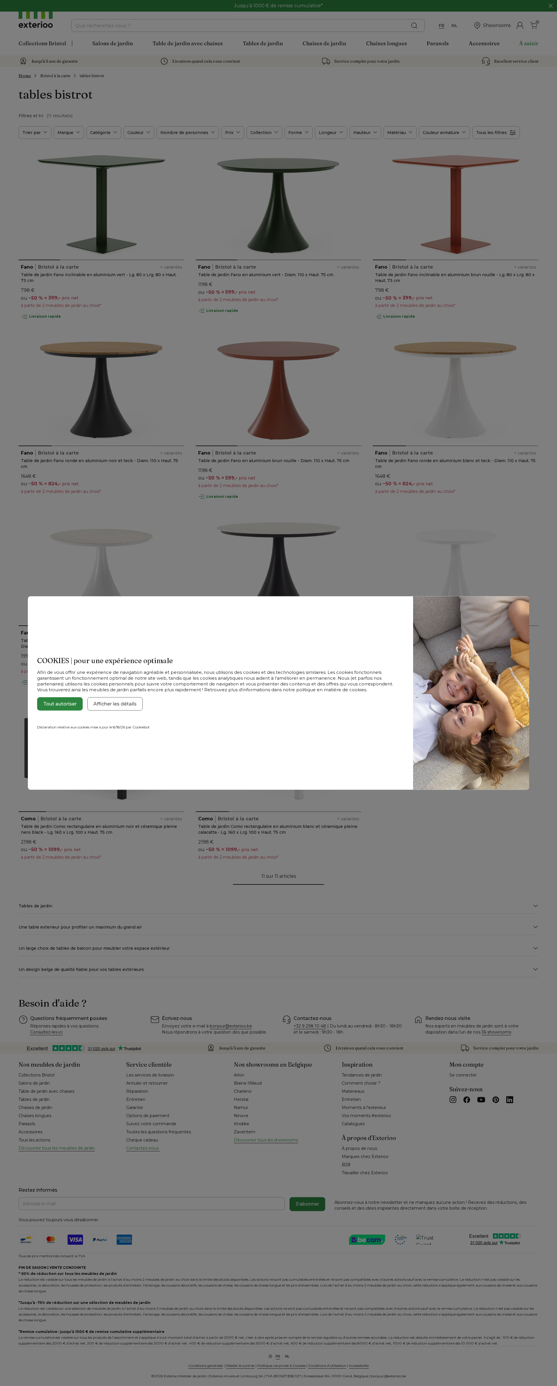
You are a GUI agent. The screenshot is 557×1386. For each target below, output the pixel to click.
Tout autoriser (60, 704)
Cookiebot (141, 727)
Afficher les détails (115, 704)
